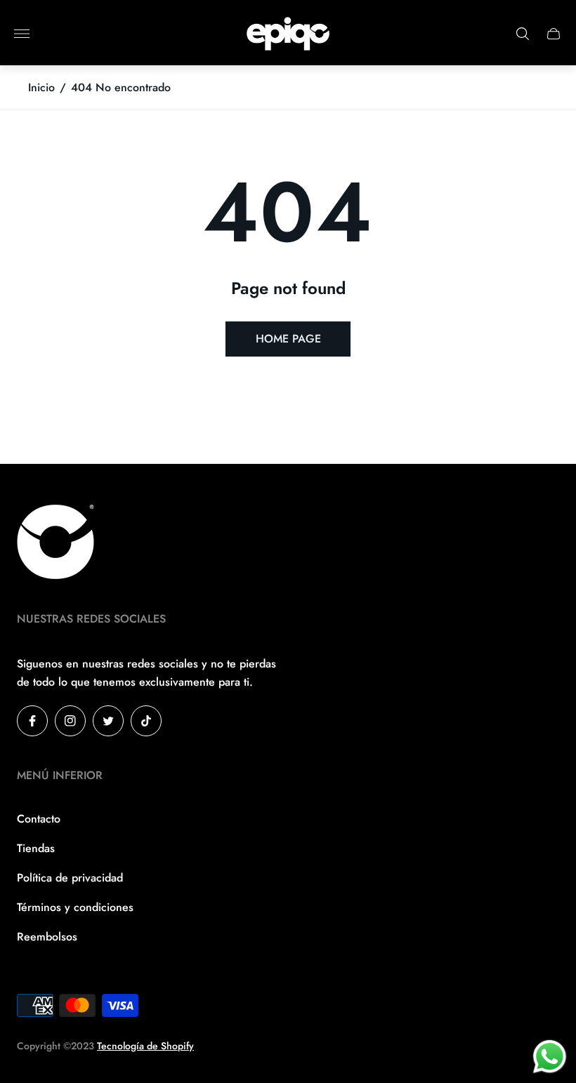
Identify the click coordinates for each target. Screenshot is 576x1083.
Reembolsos (47, 937)
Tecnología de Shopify (145, 1046)
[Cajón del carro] (553, 33)
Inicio (41, 87)
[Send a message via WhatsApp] (549, 1056)
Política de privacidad (70, 878)
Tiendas (36, 848)
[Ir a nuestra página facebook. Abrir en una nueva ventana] (32, 720)
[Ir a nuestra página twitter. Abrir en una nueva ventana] (108, 720)
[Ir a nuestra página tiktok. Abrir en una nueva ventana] (146, 720)
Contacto (38, 819)
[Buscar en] (522, 33)
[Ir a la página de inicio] (288, 34)
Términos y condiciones (75, 907)
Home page (288, 339)
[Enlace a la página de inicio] (55, 543)
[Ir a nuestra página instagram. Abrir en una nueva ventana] (70, 720)
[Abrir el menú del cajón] (21, 33)
